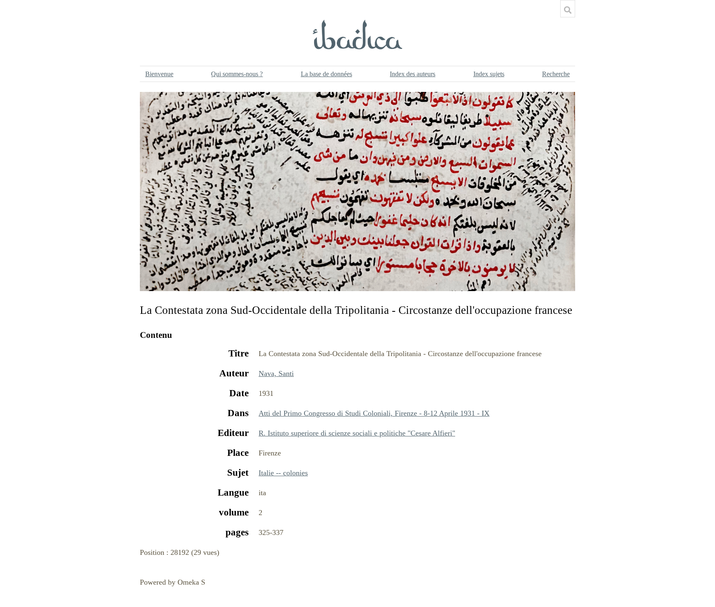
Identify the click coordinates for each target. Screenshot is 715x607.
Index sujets (488, 73)
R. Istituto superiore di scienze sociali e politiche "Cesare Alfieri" (357, 433)
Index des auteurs (412, 73)
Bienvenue (159, 73)
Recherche (556, 73)
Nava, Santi (276, 373)
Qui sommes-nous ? (237, 73)
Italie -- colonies (283, 473)
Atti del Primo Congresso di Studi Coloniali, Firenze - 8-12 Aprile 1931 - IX (374, 413)
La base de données (326, 73)
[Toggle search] (567, 9)
